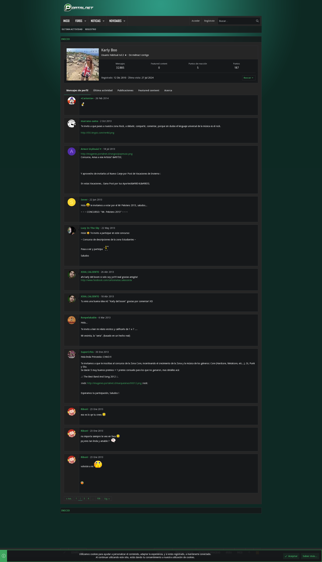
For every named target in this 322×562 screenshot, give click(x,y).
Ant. (70, 498)
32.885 (120, 67)
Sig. (106, 498)
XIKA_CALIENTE (90, 272)
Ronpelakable (89, 317)
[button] (85, 21)
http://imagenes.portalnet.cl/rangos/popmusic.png (106, 153)
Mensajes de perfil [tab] (77, 90)
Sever (84, 199)
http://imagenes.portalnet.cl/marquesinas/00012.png (114, 383)
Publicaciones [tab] (125, 90)
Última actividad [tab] (103, 90)
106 (98, 498)
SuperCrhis (87, 352)
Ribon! (84, 409)
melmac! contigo (140, 55)
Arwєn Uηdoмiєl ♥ (91, 149)
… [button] (93, 498)
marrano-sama (89, 121)
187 (236, 67)
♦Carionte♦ (87, 98)
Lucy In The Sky (90, 228)
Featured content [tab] (148, 90)
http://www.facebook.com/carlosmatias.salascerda (106, 280)
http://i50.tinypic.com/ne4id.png (97, 132)
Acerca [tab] (168, 90)
